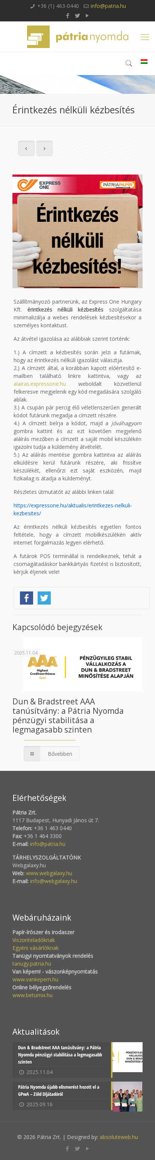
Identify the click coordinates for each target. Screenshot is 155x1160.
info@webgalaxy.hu (53, 881)
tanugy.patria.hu (31, 963)
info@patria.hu (108, 5)
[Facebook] (68, 15)
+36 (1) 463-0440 (58, 5)
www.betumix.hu (32, 995)
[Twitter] (78, 15)
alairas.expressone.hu (40, 383)
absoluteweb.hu (119, 1136)
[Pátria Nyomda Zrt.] (77, 36)
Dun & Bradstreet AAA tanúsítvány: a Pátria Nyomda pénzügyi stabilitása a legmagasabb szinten (68, 715)
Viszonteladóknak (33, 939)
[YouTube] (87, 15)
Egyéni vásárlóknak (35, 947)
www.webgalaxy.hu (48, 873)
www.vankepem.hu (35, 979)
